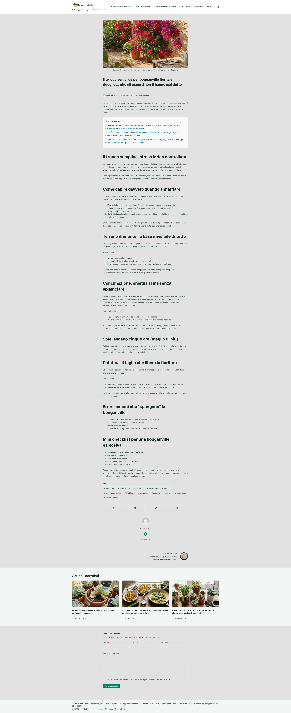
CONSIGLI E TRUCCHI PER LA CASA (164, 7)
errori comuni (152, 488)
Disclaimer (109, 709)
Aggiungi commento (111, 654)
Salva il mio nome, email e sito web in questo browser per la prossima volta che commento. (138, 680)
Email (135, 643)
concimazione (124, 488)
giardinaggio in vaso (112, 493)
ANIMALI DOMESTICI (143, 7)
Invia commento (111, 686)
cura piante (138, 488)
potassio (156, 493)
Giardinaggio (144, 95)
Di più (209, 7)
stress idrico (180, 493)
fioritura (165, 488)
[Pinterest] (156, 508)
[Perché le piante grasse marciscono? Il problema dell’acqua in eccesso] (95, 594)
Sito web (164, 643)
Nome (106, 643)
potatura (167, 493)
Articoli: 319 (145, 539)
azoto (126, 302)
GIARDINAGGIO (199, 7)
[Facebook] (113, 508)
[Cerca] (218, 7)
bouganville (109, 488)
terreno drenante (111, 498)
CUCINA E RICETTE (185, 7)
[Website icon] (145, 534)
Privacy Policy (120, 709)
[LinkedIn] (177, 508)
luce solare (143, 493)
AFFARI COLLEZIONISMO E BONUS (121, 7)
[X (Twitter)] (135, 508)
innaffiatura (130, 493)
